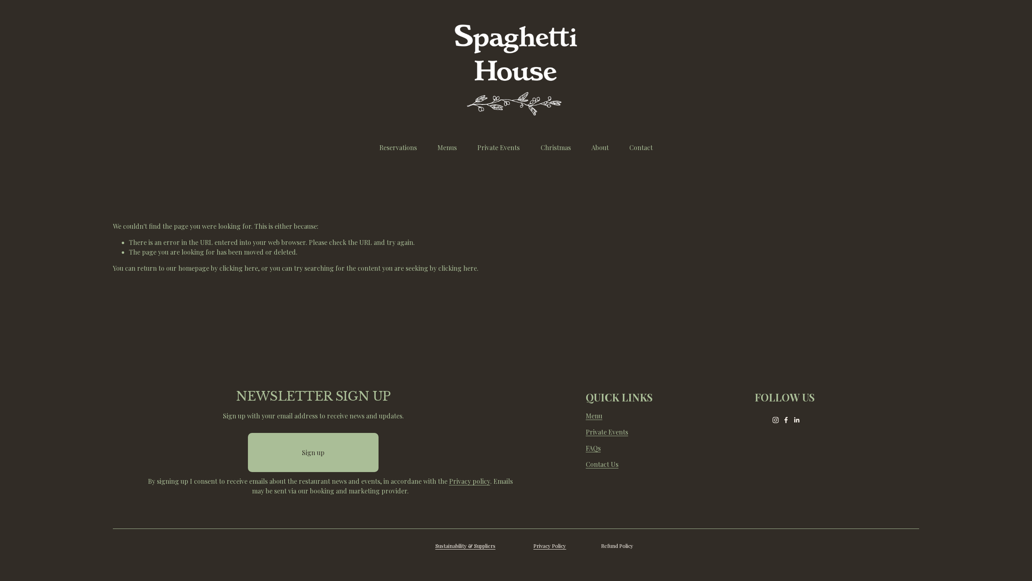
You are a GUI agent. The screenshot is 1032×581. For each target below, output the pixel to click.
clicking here (238, 268)
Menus (447, 147)
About (600, 147)
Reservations (398, 147)
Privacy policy (469, 481)
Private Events (498, 147)
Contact (641, 147)
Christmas (556, 147)
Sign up (313, 452)
